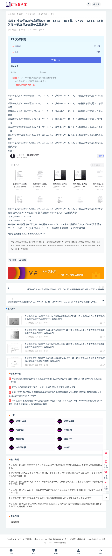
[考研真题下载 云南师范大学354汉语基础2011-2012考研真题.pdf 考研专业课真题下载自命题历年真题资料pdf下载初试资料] (14, 335)
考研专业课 (30, 14)
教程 (56, 553)
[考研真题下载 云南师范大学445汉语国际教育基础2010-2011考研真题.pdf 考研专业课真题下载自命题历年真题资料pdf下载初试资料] (14, 320)
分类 (33, 553)
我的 (78, 553)
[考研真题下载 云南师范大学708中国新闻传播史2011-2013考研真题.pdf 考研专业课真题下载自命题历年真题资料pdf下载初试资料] (14, 363)
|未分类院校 (42, 14)
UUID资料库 (27, 539)
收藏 (14, 260)
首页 (21, 14)
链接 (23, 260)
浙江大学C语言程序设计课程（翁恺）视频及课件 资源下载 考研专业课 (43, 387)
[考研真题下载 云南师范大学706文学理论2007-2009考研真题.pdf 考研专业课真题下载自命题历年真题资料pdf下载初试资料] (14, 349)
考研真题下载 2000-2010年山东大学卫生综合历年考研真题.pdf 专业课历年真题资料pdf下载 (50, 498)
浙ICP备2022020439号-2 (58, 539)
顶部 (101, 553)
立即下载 (56, 60)
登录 (98, 4)
